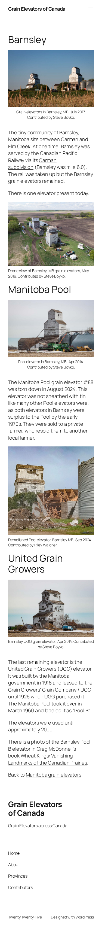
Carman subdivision (32, 164)
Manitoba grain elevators (53, 774)
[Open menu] (90, 9)
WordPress (85, 917)
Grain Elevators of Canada (36, 8)
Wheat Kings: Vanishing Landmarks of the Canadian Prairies (47, 759)
